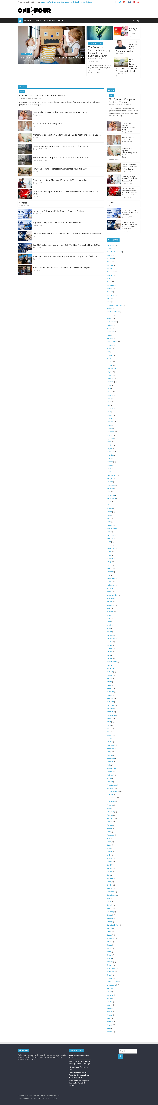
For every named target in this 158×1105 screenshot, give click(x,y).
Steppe (109, 915)
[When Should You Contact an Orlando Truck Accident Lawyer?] (25, 267)
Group (109, 562)
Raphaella (110, 812)
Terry (109, 952)
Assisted (110, 292)
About (60, 21)
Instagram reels (133, 29)
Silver (109, 882)
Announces (111, 272)
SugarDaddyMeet (113, 925)
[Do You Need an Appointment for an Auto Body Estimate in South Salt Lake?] (25, 190)
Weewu (109, 1015)
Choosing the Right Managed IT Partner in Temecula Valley (60, 180)
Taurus (109, 945)
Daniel (109, 442)
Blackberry (110, 332)
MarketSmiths (112, 662)
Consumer (110, 422)
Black (109, 328)
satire (109, 848)
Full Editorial (37, 98)
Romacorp (110, 835)
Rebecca (110, 815)
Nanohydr (110, 708)
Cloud (109, 405)
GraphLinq (110, 558)
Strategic (110, 918)
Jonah (109, 622)
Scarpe (109, 858)
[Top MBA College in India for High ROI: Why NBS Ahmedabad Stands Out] (25, 244)
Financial (110, 508)
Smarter (110, 888)
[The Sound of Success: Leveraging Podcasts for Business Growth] (100, 27)
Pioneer (109, 772)
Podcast (110, 775)
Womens (110, 1022)
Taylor (109, 948)
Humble (109, 582)
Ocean (109, 735)
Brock (109, 358)
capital (109, 375)
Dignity (109, 458)
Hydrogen (110, 585)
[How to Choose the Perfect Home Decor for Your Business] (25, 168)
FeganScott (111, 495)
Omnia (109, 742)
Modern (109, 688)
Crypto (109, 435)
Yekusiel (110, 1032)
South (109, 898)
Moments (110, 692)
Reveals (109, 822)
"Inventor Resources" (114, 252)
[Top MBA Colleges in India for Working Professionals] (25, 221)
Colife (109, 412)
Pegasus (110, 755)
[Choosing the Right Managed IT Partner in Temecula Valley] (25, 179)
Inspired (109, 592)
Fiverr (109, 515)
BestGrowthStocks (113, 312)
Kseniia (109, 632)
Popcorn (110, 782)
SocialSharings (112, 895)
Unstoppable (111, 985)
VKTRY (109, 1002)
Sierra (109, 875)
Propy (109, 808)
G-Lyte (109, 545)
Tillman (109, 955)
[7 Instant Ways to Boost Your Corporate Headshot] (121, 41)
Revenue (110, 825)
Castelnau (110, 382)
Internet (109, 602)
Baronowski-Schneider (115, 305)
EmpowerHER (112, 475)
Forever (109, 525)
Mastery (110, 665)
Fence (109, 502)
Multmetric (110, 705)
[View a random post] (138, 20)
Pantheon (110, 745)
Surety (109, 932)
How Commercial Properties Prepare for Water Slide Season (60, 146)
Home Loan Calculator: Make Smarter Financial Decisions (59, 211)
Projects (27, 21)
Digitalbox (110, 455)
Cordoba (110, 428)
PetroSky (110, 762)
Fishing (109, 512)
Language (110, 635)
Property (110, 805)
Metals (109, 675)
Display (109, 465)
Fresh (109, 542)
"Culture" (110, 248)
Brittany (109, 355)
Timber (109, 958)
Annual (109, 275)
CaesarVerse (111, 368)
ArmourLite (111, 285)
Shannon (110, 868)
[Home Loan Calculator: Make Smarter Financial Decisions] (25, 210)
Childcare (110, 395)
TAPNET (110, 942)
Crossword (110, 432)
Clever (109, 402)
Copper (109, 425)
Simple (100, 43)
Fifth (108, 505)
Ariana (109, 282)
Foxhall (109, 532)
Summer (110, 928)
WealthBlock (111, 1008)
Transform (110, 972)
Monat (109, 695)
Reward (109, 828)
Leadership (111, 638)
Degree (109, 448)
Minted (109, 682)
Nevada (109, 718)
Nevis (109, 722)
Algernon (110, 265)
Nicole (109, 728)
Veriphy (109, 998)
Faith (108, 492)
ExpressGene (111, 485)
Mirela (109, 685)
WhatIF (109, 1018)
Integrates (110, 598)
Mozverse (110, 702)
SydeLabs (110, 938)
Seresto (109, 862)
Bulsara (109, 365)
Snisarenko (111, 892)
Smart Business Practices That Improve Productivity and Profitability (65, 256)
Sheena (109, 872)
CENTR (109, 385)
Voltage (109, 1005)
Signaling (110, 878)
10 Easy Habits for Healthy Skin (47, 123)
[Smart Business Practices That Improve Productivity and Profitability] (25, 255)
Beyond (109, 318)
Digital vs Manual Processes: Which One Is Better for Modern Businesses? (67, 233)
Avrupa (109, 298)
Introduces (110, 605)
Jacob (36, 60)
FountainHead (112, 528)
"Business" (110, 245)
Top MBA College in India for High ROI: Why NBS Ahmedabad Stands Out (66, 245)
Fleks (108, 518)
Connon (109, 415)
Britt (108, 352)
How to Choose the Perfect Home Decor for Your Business (60, 168)
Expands (110, 482)
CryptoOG (110, 438)
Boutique (110, 345)
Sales (109, 845)
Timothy (110, 962)
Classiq (109, 398)
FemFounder (111, 498)
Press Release (112, 785)
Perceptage (111, 758)
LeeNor (109, 645)
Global (109, 552)
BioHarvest (111, 322)
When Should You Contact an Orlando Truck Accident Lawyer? (61, 267)
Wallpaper (112, 801)
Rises (109, 832)
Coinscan (110, 408)
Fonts (111, 794)
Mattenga (110, 668)
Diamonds (110, 452)
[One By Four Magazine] (20, 20)
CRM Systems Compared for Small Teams (42, 95)
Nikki (108, 732)
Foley (109, 522)
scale (108, 855)
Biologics (110, 325)
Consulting (110, 418)
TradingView (111, 968)
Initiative (110, 588)
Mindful (109, 678)
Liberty (109, 648)
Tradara (109, 965)
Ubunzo (109, 978)
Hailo (108, 565)
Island (109, 615)
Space (109, 902)
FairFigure (110, 488)
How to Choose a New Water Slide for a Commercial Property (50, 56)
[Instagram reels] (121, 27)
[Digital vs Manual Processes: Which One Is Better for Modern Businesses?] (25, 233)
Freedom (110, 538)
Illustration (92, 43)
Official (109, 738)
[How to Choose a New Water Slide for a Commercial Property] (51, 27)
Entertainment (26, 51)
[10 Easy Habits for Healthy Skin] (25, 122)
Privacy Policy (49, 21)
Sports (109, 908)
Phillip (109, 765)
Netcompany (111, 715)
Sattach (109, 852)
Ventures (110, 995)
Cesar (109, 388)
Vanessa (110, 988)
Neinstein (110, 712)
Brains (109, 348)
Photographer (112, 768)
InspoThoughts (112, 595)
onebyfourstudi (93, 61)
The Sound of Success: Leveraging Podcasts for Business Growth (99, 51)
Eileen (109, 472)
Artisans (110, 288)
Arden (109, 278)
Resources (110, 818)
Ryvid (109, 842)
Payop (109, 752)
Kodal (109, 628)
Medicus (110, 672)
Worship (110, 1025)
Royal (109, 838)
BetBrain (110, 315)
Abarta (109, 255)
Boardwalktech (112, 342)
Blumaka (110, 338)
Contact (37, 21)
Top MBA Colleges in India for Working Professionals (57, 222)
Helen (109, 575)
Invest (109, 608)
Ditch (109, 468)
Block (109, 335)
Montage (110, 698)
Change (109, 392)
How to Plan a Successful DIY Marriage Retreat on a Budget (60, 112)
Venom (109, 992)
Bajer (109, 302)
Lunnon (109, 658)
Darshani (110, 445)
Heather (110, 572)
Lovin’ (109, 655)
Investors (110, 612)
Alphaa (109, 268)
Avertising (110, 295)
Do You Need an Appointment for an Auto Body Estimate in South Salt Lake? (65, 192)
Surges (109, 935)
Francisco (110, 535)
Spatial (109, 905)
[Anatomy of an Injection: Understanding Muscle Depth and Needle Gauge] (25, 134)
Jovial (109, 625)
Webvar (109, 1012)
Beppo (109, 308)
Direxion (110, 462)
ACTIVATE (110, 258)
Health (109, 568)
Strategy (110, 922)
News (22, 92)
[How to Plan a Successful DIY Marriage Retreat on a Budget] (25, 111)
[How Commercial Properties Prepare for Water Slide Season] (25, 145)
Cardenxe (110, 378)
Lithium (109, 652)
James (109, 618)
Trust (109, 975)
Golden (109, 555)
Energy (109, 478)
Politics (109, 778)
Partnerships (111, 748)
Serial (109, 865)
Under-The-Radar (113, 982)
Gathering (110, 548)
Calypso (109, 372)
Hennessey (111, 578)
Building (109, 362)
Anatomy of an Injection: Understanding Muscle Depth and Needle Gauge (67, 2)
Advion (109, 262)
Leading (109, 642)
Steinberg (110, 912)
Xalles (109, 1028)
